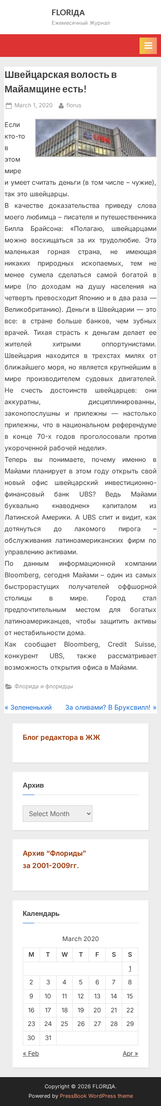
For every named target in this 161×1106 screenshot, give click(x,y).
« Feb (31, 1053)
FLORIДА (68, 12)
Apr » (130, 1053)
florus (73, 104)
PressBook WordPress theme (96, 1096)
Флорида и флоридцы (43, 686)
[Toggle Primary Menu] (148, 46)
